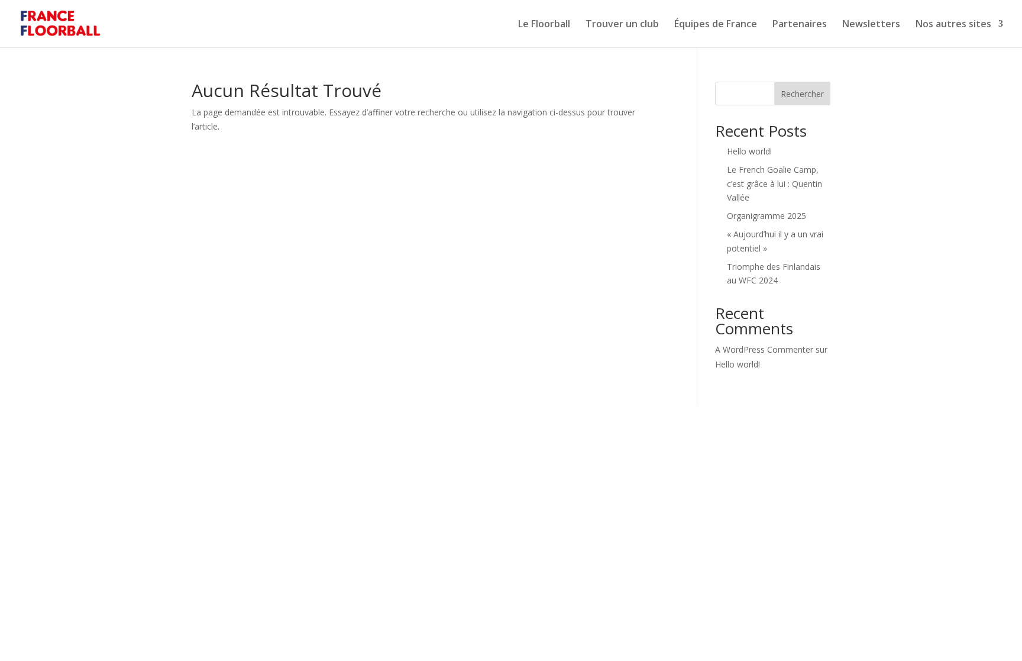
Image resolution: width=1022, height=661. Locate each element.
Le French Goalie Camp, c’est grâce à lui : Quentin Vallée (774, 184)
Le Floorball (544, 25)
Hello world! (749, 151)
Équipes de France (715, 25)
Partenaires (799, 25)
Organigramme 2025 (766, 215)
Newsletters (871, 25)
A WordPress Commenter (764, 349)
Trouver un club (622, 25)
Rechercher (802, 93)
